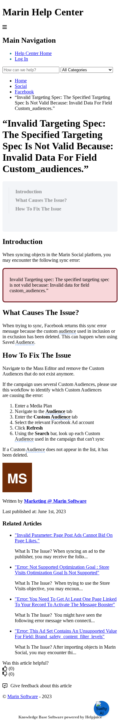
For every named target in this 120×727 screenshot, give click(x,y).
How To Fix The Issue (38, 208)
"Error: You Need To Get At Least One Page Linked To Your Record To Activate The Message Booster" (66, 601)
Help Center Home (33, 53)
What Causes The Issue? (41, 200)
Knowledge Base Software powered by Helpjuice (60, 717)
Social (21, 86)
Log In (21, 58)
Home (21, 80)
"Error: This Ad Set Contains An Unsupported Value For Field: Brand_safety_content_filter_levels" (66, 633)
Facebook (24, 91)
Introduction (28, 191)
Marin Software (22, 696)
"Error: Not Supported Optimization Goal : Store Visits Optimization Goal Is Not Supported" (62, 569)
